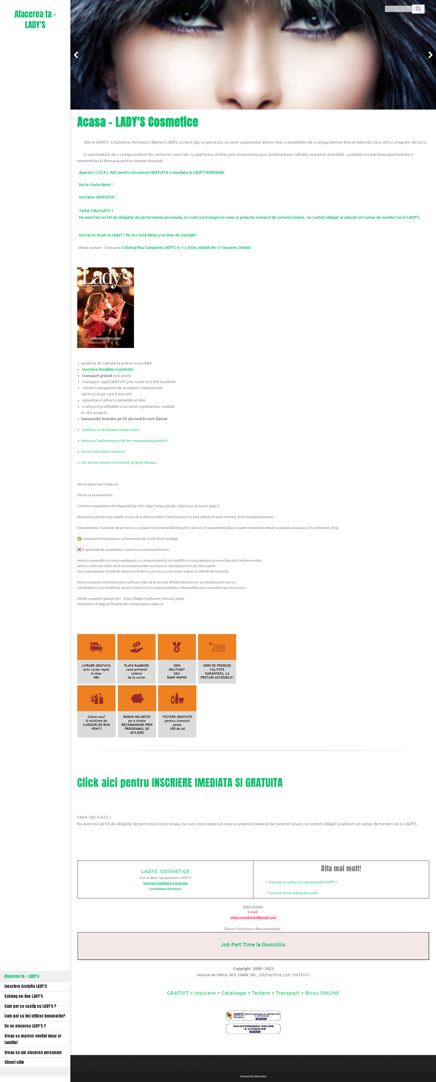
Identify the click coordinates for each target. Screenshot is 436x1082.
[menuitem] (35, 976)
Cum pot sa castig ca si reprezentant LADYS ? (303, 882)
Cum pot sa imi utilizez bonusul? (293, 893)
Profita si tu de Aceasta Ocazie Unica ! (111, 430)
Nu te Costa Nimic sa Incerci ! (104, 451)
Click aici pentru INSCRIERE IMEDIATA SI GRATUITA (180, 782)
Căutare (418, 9)
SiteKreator (260, 1076)
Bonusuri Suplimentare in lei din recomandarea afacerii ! (125, 441)
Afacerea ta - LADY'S (35, 19)
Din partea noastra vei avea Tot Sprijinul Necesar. (119, 462)
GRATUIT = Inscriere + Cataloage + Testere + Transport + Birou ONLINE (253, 993)
